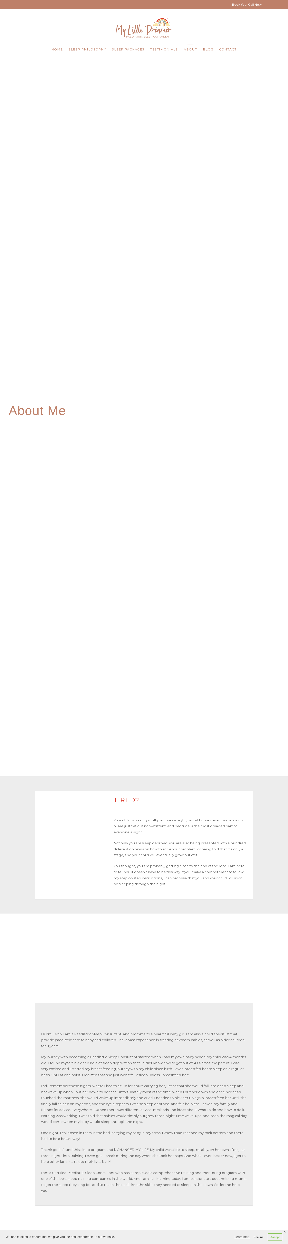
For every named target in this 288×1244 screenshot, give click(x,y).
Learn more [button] (242, 1237)
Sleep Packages (128, 49)
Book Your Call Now (247, 4)
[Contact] (49, 4)
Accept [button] (275, 1237)
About (190, 49)
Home (57, 49)
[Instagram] (42, 4)
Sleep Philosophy (87, 49)
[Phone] (36, 4)
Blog (208, 49)
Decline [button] (259, 1237)
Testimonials (164, 49)
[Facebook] (29, 4)
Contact (228, 49)
